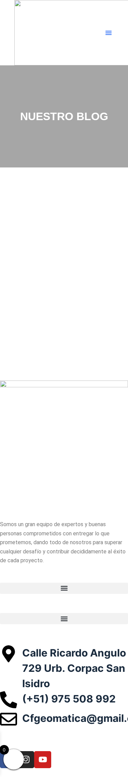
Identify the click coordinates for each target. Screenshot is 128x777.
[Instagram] (25, 759)
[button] (108, 33)
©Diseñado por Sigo (54, 745)
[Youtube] (42, 759)
